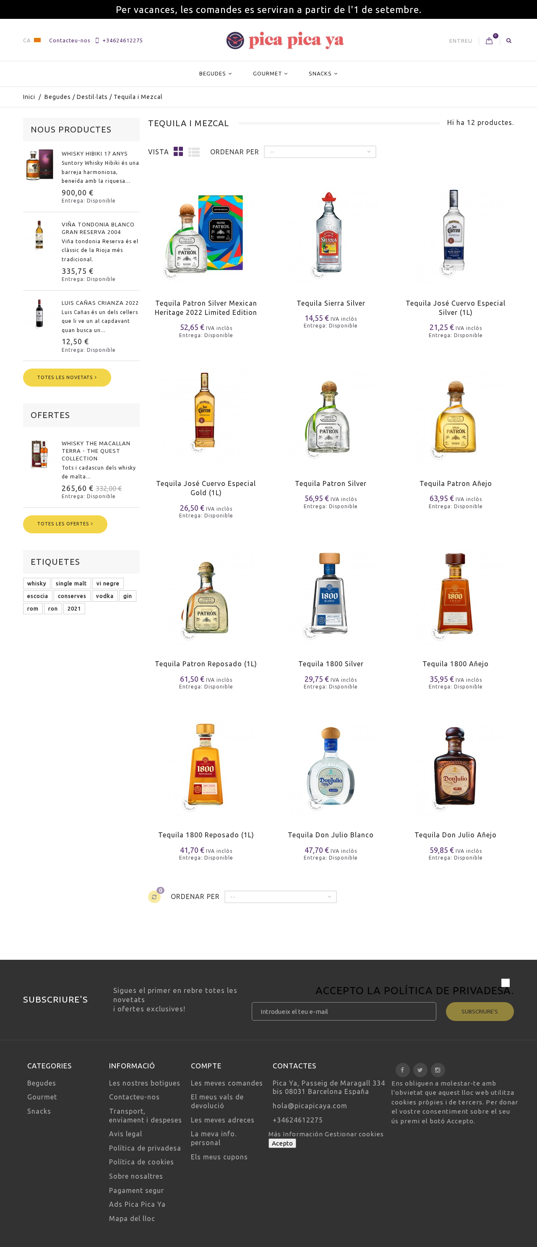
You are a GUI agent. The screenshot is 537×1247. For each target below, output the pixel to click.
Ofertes (50, 415)
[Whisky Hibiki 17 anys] (40, 165)
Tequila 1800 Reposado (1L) (206, 835)
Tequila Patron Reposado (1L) (206, 664)
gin (127, 596)
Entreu (460, 41)
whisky (36, 583)
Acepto (282, 1143)
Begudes (212, 73)
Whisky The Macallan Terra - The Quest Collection (96, 450)
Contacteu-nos (70, 40)
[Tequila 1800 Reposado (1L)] (206, 762)
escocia (37, 596)
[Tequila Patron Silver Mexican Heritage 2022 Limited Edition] (206, 230)
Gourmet (267, 73)
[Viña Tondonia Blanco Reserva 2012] (40, 236)
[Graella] (178, 151)
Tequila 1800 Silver (331, 664)
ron (53, 608)
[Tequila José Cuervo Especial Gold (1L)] (206, 410)
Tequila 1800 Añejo (455, 664)
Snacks (320, 73)
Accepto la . (414, 991)
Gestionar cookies (354, 1134)
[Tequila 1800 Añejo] (455, 591)
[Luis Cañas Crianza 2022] (40, 314)
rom (33, 608)
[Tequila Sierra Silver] (331, 230)
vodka (105, 596)
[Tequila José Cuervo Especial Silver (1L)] (455, 230)
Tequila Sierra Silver (331, 303)
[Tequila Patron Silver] (331, 410)
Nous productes (71, 129)
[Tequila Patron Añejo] (455, 410)
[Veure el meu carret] (489, 41)
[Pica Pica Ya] (285, 40)
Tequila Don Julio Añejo (455, 835)
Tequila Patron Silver (331, 483)
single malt (71, 583)
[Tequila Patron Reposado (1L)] (206, 591)
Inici (29, 97)
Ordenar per (234, 152)
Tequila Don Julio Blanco (331, 835)
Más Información (296, 1134)
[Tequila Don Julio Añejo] (455, 762)
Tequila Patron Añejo (456, 483)
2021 (74, 608)
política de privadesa (447, 990)
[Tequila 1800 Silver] (331, 591)
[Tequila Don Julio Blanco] (331, 762)
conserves (72, 596)
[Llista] (194, 151)
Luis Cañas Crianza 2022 (100, 303)
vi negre (108, 583)
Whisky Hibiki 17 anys (95, 153)
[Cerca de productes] (509, 40)
